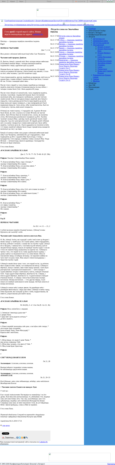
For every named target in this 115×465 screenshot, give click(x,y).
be (76, 1)
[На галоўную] (8, 11)
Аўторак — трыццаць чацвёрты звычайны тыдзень (71, 57)
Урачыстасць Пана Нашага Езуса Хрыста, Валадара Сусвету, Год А (69, 78)
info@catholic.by (95, 1)
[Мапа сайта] (34, 1)
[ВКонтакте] (17, 437)
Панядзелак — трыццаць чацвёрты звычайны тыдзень (70, 61)
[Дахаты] (28, 1)
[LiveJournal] (27, 437)
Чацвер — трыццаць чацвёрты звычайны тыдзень (70, 49)
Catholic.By (43, 442)
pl (80, 1)
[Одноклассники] (22, 437)
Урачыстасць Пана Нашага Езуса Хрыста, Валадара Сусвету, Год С (69, 66)
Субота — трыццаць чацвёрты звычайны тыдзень (70, 41)
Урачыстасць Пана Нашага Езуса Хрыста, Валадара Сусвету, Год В (69, 72)
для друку (6, 425)
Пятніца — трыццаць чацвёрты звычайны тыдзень (71, 45)
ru (78, 1)
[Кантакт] (31, 1)
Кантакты (111, 464)
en (82, 1)
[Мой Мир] (24, 437)
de (84, 1)
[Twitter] (110, 2)
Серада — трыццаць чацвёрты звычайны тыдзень (70, 53)
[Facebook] (112, 2)
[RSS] (108, 2)
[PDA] (106, 2)
